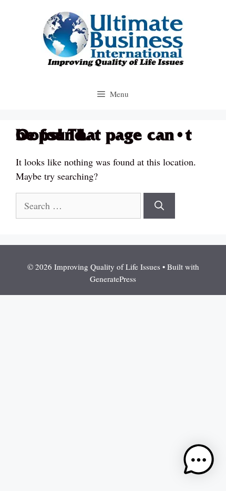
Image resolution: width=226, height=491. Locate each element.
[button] (198, 461)
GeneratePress (113, 278)
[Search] (159, 206)
